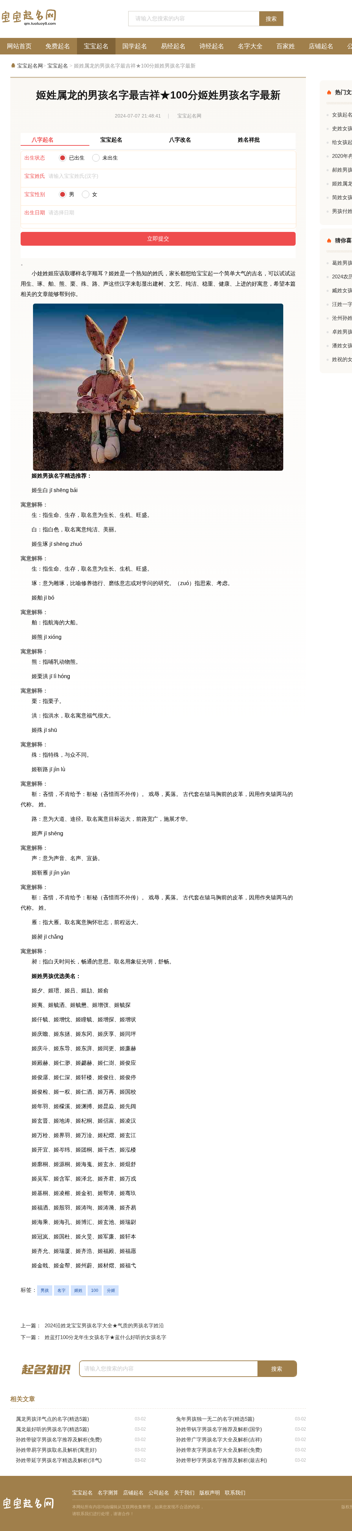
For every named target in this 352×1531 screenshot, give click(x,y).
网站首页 (19, 46)
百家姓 (285, 46)
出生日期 (34, 212)
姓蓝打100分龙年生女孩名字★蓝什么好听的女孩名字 (105, 1337)
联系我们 (235, 1493)
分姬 (111, 1290)
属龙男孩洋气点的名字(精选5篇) (81, 1419)
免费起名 (57, 46)
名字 (61, 1290)
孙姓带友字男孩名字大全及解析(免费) (241, 1450)
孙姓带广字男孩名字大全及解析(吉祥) (241, 1439)
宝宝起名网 (30, 66)
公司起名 (158, 1493)
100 (94, 1290)
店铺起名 (321, 46)
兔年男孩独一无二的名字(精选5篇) (241, 1419)
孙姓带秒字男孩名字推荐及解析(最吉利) (241, 1460)
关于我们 (184, 1493)
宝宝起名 (96, 46)
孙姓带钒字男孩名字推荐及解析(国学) (241, 1429)
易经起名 (173, 46)
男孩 (45, 1290)
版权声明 (209, 1493)
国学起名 (134, 46)
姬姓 (78, 1290)
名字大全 (250, 46)
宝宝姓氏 (34, 176)
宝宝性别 (34, 194)
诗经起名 (211, 46)
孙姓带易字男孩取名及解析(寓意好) (81, 1450)
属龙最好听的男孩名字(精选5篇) (81, 1429)
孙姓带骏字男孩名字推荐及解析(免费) (81, 1439)
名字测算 (108, 1493)
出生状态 (34, 158)
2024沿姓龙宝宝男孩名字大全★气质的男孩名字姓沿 (104, 1325)
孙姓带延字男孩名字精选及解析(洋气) (81, 1460)
